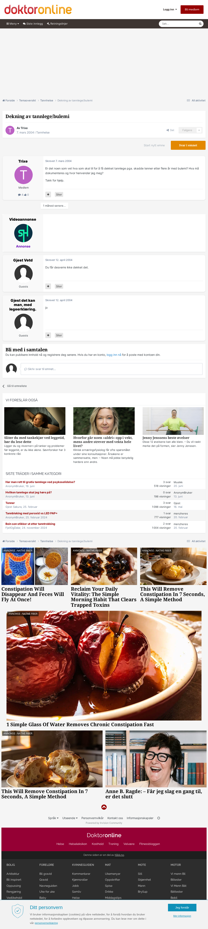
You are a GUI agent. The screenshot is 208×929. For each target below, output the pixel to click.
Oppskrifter (112, 879)
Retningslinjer (59, 23)
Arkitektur (12, 873)
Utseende (69, 818)
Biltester (176, 879)
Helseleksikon (78, 843)
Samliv (76, 891)
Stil (140, 873)
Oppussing (13, 885)
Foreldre (46, 864)
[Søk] (200, 24)
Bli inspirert (13, 879)
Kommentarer (81, 873)
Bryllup (142, 891)
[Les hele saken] (34, 421)
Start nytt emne (154, 145)
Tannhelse (43, 132)
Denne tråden (185, 23)
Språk (52, 818)
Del (171, 130)
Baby (42, 897)
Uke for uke (47, 891)
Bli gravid (45, 873)
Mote (142, 864)
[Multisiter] (48, 194)
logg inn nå (114, 354)
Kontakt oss (115, 818)
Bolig (10, 864)
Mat (108, 864)
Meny (13, 23)
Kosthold (98, 843)
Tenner (10, 503)
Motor (176, 864)
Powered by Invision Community (104, 822)
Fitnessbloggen (149, 843)
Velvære (129, 843)
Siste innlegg (34, 23)
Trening (113, 843)
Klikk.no (119, 854)
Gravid (43, 879)
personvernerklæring (46, 923)
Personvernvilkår (92, 818)
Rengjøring (13, 891)
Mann (141, 885)
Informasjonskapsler (140, 818)
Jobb (75, 885)
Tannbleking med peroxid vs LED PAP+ (31, 513)
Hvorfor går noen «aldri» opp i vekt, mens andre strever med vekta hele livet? (103, 442)
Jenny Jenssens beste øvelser (166, 438)
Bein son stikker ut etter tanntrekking (30, 523)
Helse (60, 843)
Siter (59, 194)
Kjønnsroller (80, 879)
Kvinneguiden (83, 864)
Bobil (174, 897)
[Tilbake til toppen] (104, 807)
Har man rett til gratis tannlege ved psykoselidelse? (40, 482)
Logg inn (169, 9)
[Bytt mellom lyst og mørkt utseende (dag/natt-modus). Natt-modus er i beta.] (158, 818)
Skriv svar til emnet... (41, 369)
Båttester (177, 891)
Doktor (104, 835)
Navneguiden (48, 885)
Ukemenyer (112, 873)
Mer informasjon (182, 916)
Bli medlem (192, 9)
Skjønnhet (144, 879)
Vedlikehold (14, 897)
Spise (108, 885)
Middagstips (113, 897)
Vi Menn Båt (178, 885)
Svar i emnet (188, 145)
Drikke (109, 891)
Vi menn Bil (178, 873)
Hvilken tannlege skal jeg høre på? (28, 492)
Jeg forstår (182, 907)
